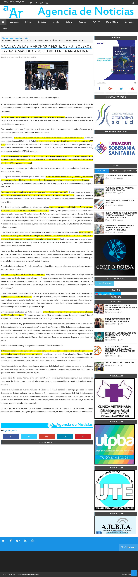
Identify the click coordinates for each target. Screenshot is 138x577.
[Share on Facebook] (11, 437)
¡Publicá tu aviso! (104, 283)
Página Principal (128, 574)
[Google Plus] (110, 89)
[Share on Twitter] (29, 437)
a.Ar (4, 574)
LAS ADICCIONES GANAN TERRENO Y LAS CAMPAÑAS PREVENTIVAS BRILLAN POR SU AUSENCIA (120, 350)
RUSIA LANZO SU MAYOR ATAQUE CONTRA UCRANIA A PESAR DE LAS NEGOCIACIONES (121, 215)
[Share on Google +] (47, 437)
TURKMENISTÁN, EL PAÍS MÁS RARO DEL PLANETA (120, 189)
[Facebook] (99, 89)
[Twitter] (121, 89)
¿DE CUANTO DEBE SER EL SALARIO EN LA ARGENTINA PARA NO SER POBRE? (121, 307)
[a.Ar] (19, 12)
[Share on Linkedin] (65, 437)
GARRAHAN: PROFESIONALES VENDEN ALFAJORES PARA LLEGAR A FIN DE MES (120, 227)
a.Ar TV (96, 22)
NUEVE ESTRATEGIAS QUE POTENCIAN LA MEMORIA (117, 320)
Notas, (33, 57)
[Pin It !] (83, 437)
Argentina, (25, 57)
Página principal (7, 38)
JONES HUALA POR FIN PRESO (120, 175)
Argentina (18, 38)
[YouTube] (132, 89)
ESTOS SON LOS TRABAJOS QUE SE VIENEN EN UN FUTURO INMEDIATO (120, 335)
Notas (26, 38)
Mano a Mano (112, 22)
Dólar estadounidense (106, 294)
